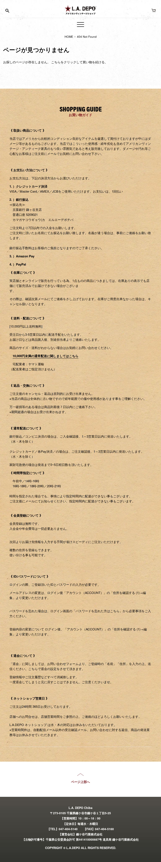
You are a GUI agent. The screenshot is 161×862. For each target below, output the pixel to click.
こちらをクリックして (67, 62)
